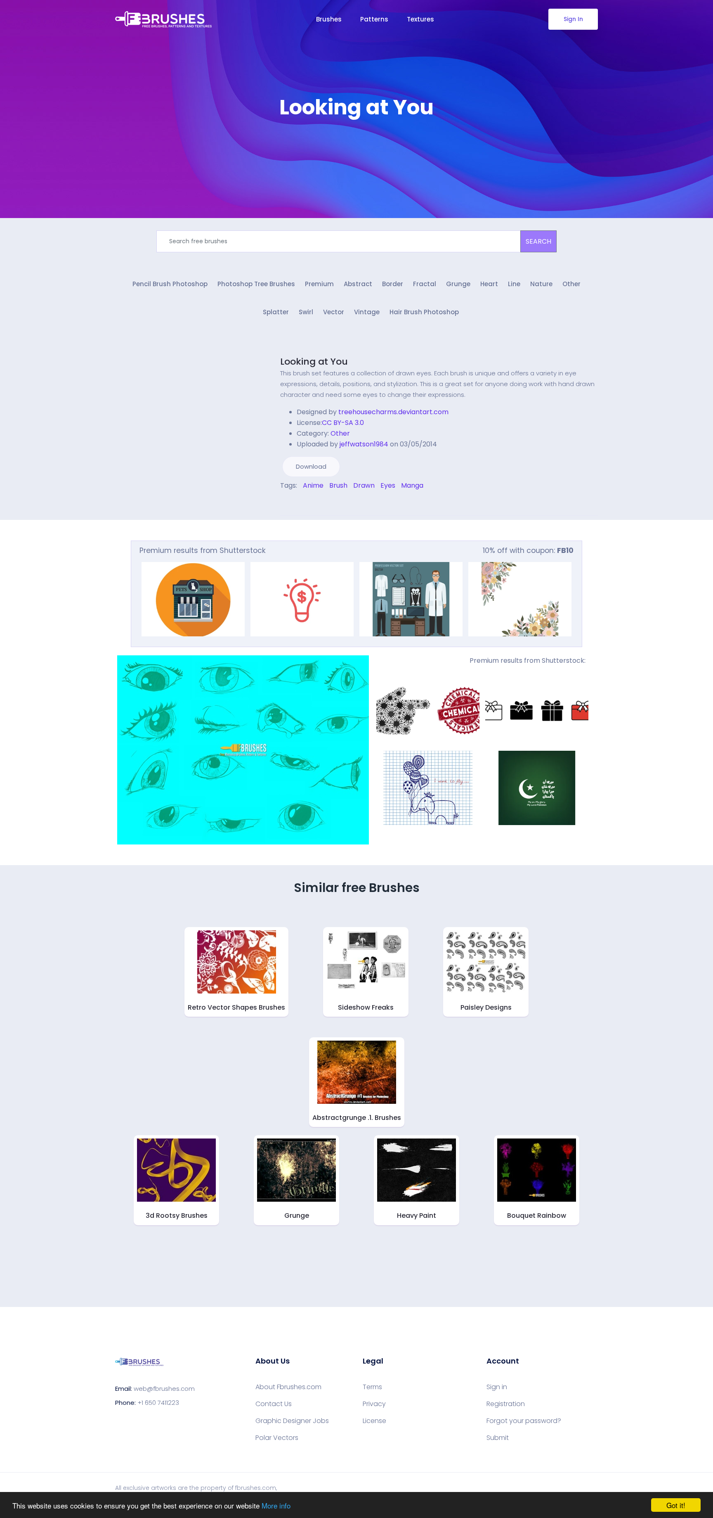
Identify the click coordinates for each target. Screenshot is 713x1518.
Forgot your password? (523, 1421)
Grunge (458, 284)
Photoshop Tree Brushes (256, 284)
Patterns (374, 19)
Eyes (387, 485)
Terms (372, 1387)
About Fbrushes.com (288, 1387)
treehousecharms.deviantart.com (393, 412)
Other (571, 284)
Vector (333, 312)
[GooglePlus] (299, 503)
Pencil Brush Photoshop (170, 284)
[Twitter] (288, 503)
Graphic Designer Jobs (292, 1421)
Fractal (424, 284)
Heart (489, 284)
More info (276, 1505)
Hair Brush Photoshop (424, 312)
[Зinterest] (294, 503)
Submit (497, 1438)
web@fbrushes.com (164, 1388)
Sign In (573, 19)
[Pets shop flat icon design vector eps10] (193, 599)
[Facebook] (282, 503)
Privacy (374, 1404)
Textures (420, 19)
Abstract (358, 284)
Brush (338, 485)
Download (311, 466)
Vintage (367, 312)
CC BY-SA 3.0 (343, 422)
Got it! (675, 1505)
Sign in (496, 1387)
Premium (319, 284)
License (374, 1421)
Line (514, 284)
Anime (313, 485)
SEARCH (538, 241)
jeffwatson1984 (364, 444)
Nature (541, 284)
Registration (505, 1404)
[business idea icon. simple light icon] (302, 599)
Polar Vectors (276, 1438)
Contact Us (273, 1404)
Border (392, 284)
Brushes (329, 19)
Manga (412, 485)
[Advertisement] (356, 144)
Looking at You (314, 361)
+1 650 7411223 (158, 1402)
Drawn (364, 485)
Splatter (276, 312)
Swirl (306, 312)
